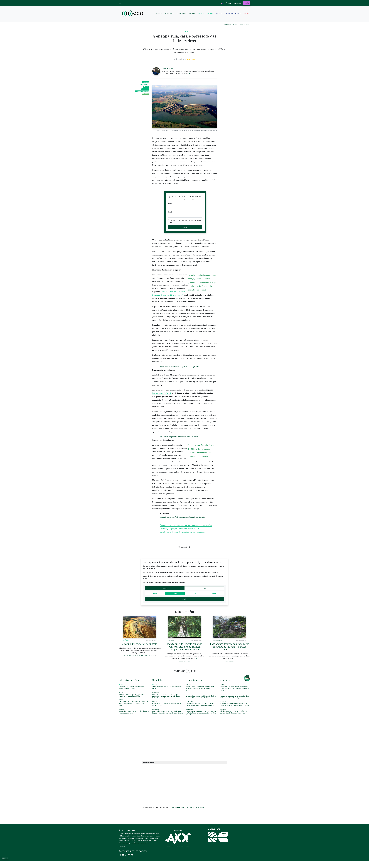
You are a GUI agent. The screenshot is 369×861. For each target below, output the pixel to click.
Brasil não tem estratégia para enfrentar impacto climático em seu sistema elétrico (167, 712)
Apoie (246, 3)
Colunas (201, 14)
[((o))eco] (133, 14)
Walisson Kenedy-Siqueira (146, 655)
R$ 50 (194, 593)
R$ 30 (175, 593)
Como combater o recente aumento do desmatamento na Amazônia (186, 525)
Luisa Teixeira (229, 661)
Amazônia (146, 93)
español (147, 87)
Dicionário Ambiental (233, 14)
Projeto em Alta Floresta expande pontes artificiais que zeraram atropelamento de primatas (184, 646)
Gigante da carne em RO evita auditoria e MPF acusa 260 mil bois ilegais (234, 697)
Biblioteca (219, 14)
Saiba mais (122, 847)
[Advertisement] (235, 313)
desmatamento (145, 84)
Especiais (192, 14)
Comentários (183, 547)
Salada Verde (181, 14)
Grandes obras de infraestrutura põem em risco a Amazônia (183, 532)
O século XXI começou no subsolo (139, 643)
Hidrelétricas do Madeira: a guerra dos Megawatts (179, 366)
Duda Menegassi (184, 661)
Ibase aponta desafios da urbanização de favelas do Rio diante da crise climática (229, 646)
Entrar (5, 858)
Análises (210, 14)
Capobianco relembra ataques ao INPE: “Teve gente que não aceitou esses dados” (200, 704)
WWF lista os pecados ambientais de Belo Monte (179, 436)
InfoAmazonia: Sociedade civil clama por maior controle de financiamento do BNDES (133, 703)
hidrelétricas (146, 89)
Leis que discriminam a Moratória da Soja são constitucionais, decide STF (201, 697)
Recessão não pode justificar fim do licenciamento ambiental (131, 687)
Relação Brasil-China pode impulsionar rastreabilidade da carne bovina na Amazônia (200, 688)
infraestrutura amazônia (143, 91)
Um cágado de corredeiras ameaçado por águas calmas (166, 704)
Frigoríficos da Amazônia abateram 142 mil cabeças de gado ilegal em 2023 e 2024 (234, 704)
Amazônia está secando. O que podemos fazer (166, 687)
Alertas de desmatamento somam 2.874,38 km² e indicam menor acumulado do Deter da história (201, 713)
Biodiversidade (227, 24)
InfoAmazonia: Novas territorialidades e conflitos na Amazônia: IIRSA (133, 695)
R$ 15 (155, 593)
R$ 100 (214, 593)
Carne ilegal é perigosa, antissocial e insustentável (179, 528)
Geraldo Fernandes (129, 655)
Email (170, 212)
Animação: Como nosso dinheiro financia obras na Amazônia (134, 712)
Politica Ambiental (244, 24)
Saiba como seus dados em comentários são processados (187, 807)
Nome (170, 204)
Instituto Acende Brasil (161, 393)
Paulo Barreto (167, 68)
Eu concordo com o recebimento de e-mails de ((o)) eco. (185, 221)
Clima (234, 24)
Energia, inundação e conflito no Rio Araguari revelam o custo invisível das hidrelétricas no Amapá (166, 696)
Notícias (159, 14)
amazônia (146, 82)
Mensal (164, 588)
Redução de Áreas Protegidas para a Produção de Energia (182, 517)
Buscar (229, 3)
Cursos (246, 14)
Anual (204, 588)
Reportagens (169, 14)
